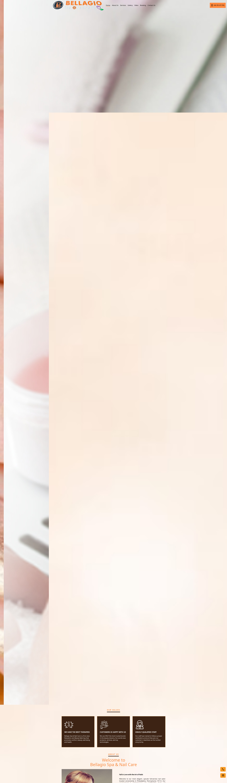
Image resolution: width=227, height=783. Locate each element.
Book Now (60, 364)
